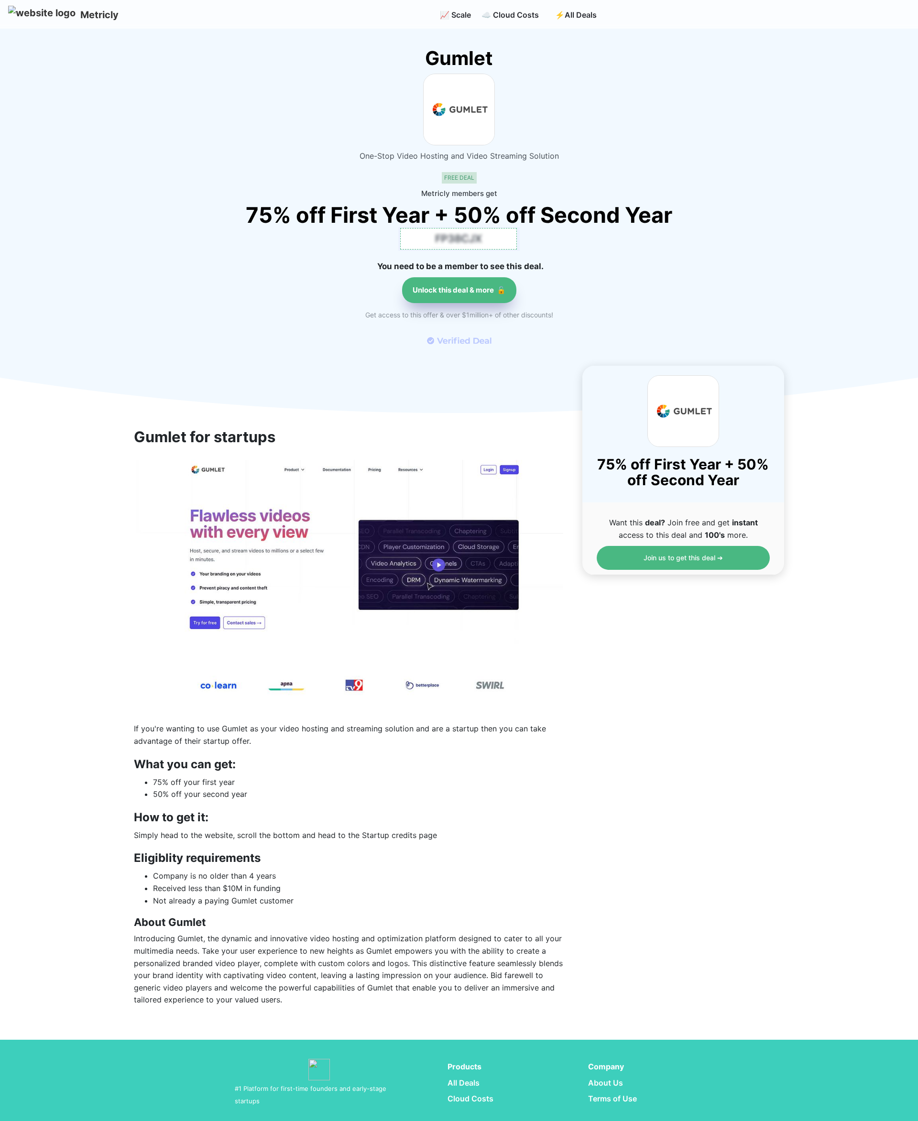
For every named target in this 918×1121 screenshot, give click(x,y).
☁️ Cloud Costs (510, 15)
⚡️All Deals (576, 15)
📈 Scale (455, 15)
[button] (42, 14)
